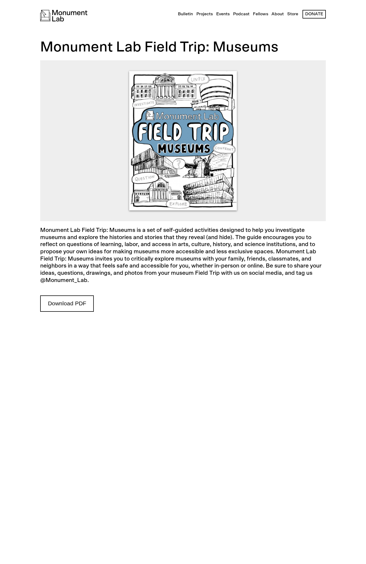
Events (223, 14)
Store (292, 14)
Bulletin (185, 14)
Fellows (260, 14)
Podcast (241, 14)
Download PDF (67, 303)
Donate (314, 14)
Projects (204, 14)
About (277, 14)
